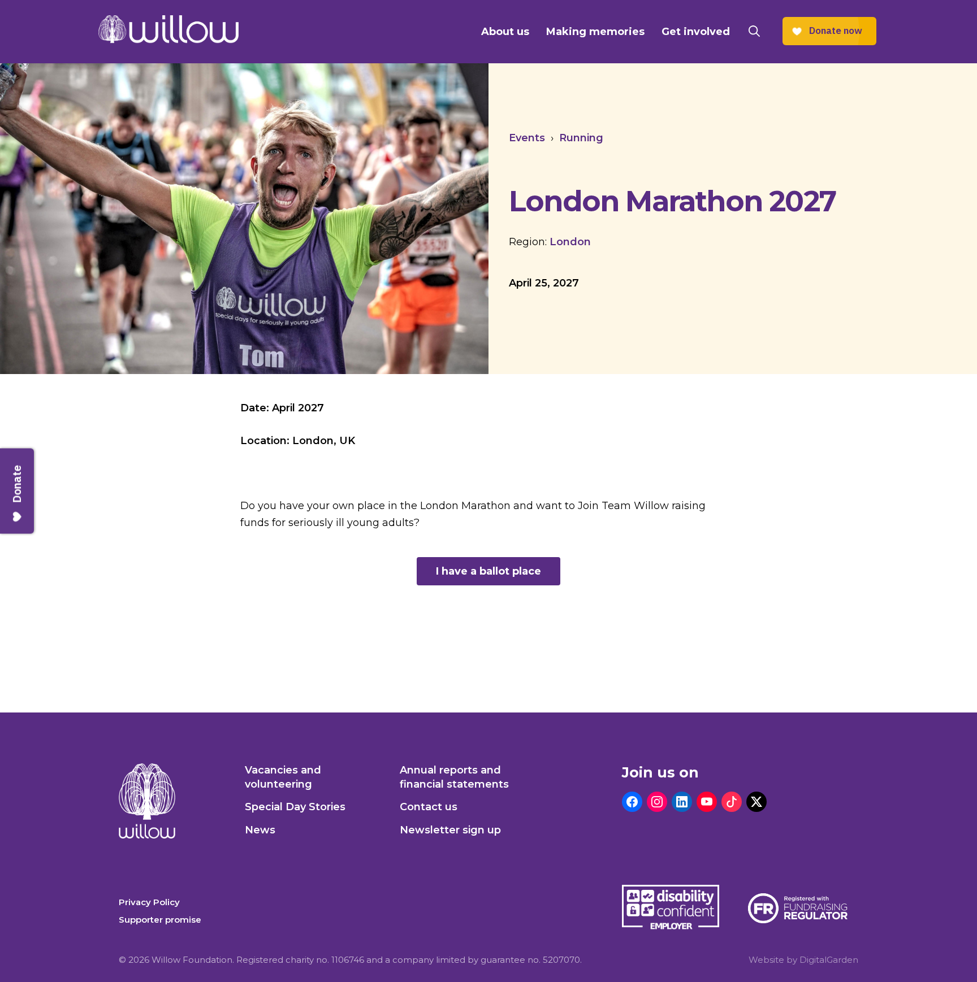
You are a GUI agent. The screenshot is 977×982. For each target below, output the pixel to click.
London (570, 242)
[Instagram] (657, 802)
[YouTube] (707, 802)
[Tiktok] (731, 802)
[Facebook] (632, 802)
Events (527, 138)
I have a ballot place (488, 571)
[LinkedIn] (682, 802)
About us (505, 31)
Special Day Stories (295, 807)
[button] (754, 31)
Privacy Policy (149, 902)
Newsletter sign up (450, 830)
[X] (756, 802)
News (260, 830)
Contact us (428, 807)
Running (581, 138)
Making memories (595, 31)
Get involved (696, 31)
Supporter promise (160, 919)
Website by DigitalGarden (803, 959)
